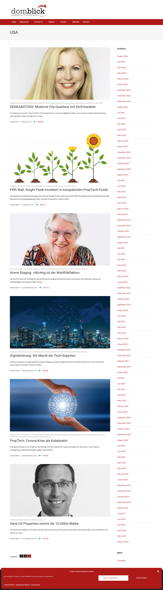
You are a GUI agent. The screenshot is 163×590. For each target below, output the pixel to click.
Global (82, 103)
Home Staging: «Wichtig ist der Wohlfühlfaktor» (45, 273)
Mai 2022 (121, 321)
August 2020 (122, 440)
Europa (77, 103)
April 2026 (121, 67)
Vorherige (13, 556)
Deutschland (69, 103)
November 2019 (124, 491)
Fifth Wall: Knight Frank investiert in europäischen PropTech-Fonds (59, 190)
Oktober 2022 (123, 299)
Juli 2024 (121, 180)
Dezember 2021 (123, 349)
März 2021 (121, 400)
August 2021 (122, 372)
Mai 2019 (121, 525)
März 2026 (121, 73)
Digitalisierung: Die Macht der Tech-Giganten (42, 356)
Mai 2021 (121, 389)
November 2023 (124, 225)
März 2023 (121, 271)
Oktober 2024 (123, 163)
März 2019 (121, 536)
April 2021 (121, 395)
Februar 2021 (122, 406)
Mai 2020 (121, 457)
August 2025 (122, 107)
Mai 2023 (121, 259)
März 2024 (121, 203)
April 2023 (121, 265)
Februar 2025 (122, 141)
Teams (33, 186)
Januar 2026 (122, 84)
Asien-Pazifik (99, 103)
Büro (19, 352)
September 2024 (124, 169)
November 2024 (124, 158)
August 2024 (122, 174)
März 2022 (121, 333)
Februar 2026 (122, 79)
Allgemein (88, 103)
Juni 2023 (121, 254)
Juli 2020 (121, 446)
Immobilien (24, 22)
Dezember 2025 (123, 90)
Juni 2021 (121, 383)
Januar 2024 (122, 214)
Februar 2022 (122, 338)
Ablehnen (141, 578)
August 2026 (122, 56)
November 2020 (124, 423)
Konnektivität (60, 103)
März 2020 (121, 468)
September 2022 (124, 304)
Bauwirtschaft (32, 103)
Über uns (75, 22)
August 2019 (122, 508)
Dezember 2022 (123, 287)
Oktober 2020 (123, 429)
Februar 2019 (122, 542)
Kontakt (86, 22)
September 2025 (124, 101)
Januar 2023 (122, 282)
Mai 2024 (121, 191)
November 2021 (124, 355)
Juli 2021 (121, 378)
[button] (158, 571)
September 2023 (124, 237)
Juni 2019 (121, 519)
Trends (51, 22)
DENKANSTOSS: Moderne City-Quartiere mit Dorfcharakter (53, 107)
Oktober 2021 (123, 361)
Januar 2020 (122, 479)
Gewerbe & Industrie (44, 434)
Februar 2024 (122, 208)
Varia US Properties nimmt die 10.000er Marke (44, 524)
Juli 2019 (121, 513)
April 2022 (121, 327)
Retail (30, 352)
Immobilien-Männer (24, 186)
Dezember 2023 (123, 220)
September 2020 (124, 434)
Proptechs (49, 186)
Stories (63, 22)
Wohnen (20, 269)
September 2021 (124, 367)
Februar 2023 (122, 276)
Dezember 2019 (123, 485)
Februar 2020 (122, 474)
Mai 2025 (121, 124)
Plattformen (60, 269)
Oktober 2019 (123, 496)
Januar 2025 (122, 146)
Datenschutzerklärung (23, 584)
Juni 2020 (121, 451)
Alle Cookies (110, 578)
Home (14, 22)
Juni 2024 (121, 186)
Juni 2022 (121, 316)
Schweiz (77, 269)
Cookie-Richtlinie (9, 584)
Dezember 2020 (123, 417)
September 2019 (124, 502)
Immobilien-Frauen (43, 103)
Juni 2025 (121, 118)
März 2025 (121, 135)
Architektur (22, 103)
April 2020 (121, 462)
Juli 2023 (121, 248)
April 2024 (121, 197)
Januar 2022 (122, 344)
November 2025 (124, 95)
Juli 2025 (121, 112)
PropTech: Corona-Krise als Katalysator (39, 441)
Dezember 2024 (123, 152)
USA (93, 103)
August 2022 (122, 310)
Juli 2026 (121, 62)
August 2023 (122, 242)
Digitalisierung (41, 186)
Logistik (34, 434)
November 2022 (124, 293)
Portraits (38, 22)
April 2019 (121, 530)
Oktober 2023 (123, 231)
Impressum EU (35, 584)
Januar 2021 (122, 412)
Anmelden (121, 560)
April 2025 (121, 129)
